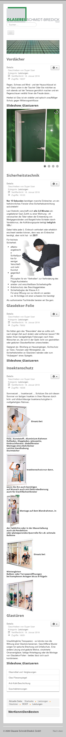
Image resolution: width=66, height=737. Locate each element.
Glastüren (15, 615)
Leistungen (23, 73)
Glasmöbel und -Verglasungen (22, 671)
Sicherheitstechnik (23, 175)
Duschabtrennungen (18, 688)
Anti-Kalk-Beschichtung (19, 683)
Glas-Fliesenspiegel (18, 677)
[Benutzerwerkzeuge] (55, 67)
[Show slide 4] (57, 166)
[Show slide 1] (45, 166)
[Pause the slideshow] (49, 135)
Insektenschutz (20, 367)
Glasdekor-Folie (20, 305)
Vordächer (16, 59)
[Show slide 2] (49, 166)
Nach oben (58, 730)
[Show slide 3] (53, 166)
